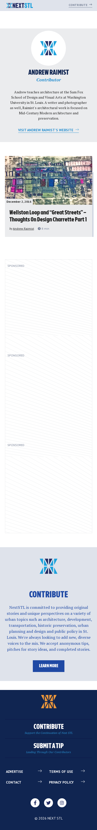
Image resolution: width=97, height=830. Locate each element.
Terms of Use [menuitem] (61, 771)
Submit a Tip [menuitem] (48, 748)
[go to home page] (19, 6)
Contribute (78, 5)
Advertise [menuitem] (14, 771)
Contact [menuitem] (13, 782)
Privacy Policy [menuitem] (61, 782)
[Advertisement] (47, 308)
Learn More (48, 666)
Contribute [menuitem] (49, 729)
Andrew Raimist (23, 228)
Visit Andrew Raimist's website (46, 130)
